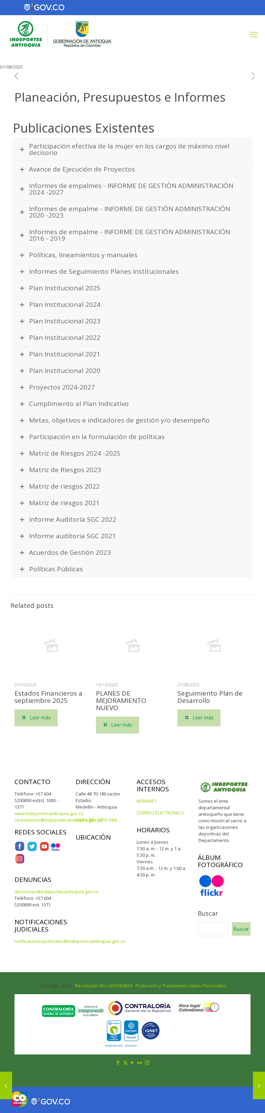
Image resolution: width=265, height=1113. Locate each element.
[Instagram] (19, 862)
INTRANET (147, 801)
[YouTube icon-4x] (44, 850)
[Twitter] (32, 850)
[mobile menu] (254, 34)
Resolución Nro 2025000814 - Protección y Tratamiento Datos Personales (150, 985)
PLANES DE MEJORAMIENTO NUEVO (121, 700)
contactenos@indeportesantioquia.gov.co (58, 820)
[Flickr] (55, 850)
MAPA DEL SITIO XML (97, 820)
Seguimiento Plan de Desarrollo (210, 697)
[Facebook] (19, 850)
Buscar (208, 913)
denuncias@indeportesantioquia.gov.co (56, 891)
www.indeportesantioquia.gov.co (49, 813)
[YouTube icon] (132, 1062)
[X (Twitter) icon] (125, 1062)
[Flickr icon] (140, 1062)
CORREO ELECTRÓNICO (160, 813)
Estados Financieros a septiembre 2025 (48, 697)
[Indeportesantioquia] (60, 34)
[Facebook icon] (118, 1062)
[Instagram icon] (147, 1062)
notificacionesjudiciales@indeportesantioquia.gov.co (69, 941)
